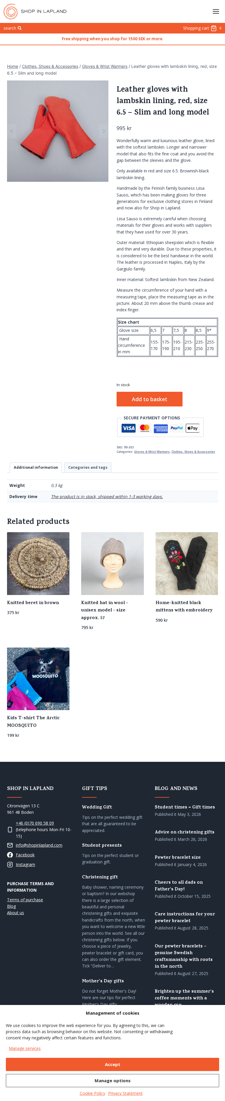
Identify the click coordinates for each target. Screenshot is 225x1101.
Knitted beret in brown (33, 603)
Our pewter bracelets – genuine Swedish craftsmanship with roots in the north (184, 956)
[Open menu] (215, 11)
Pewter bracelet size (178, 858)
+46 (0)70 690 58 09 (35, 823)
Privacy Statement (125, 1093)
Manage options (113, 1080)
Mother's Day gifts (103, 981)
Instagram (25, 864)
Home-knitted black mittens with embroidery (184, 607)
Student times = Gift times (185, 807)
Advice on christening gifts (184, 832)
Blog (11, 906)
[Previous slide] (11, 131)
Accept (112, 1064)
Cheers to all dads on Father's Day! (179, 886)
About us (15, 912)
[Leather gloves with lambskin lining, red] (57, 131)
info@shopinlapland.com (39, 845)
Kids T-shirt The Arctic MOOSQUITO (33, 722)
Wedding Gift (97, 807)
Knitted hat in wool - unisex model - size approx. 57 (104, 610)
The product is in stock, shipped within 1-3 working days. (107, 496)
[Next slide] (103, 131)
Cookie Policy (92, 1093)
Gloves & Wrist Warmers (152, 452)
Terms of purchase (25, 899)
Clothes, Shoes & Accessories (193, 452)
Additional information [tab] (36, 467)
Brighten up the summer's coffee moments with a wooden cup (184, 999)
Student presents (102, 846)
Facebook (25, 855)
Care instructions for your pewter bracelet (185, 918)
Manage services (25, 1048)
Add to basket (149, 399)
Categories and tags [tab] (88, 467)
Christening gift (100, 877)
